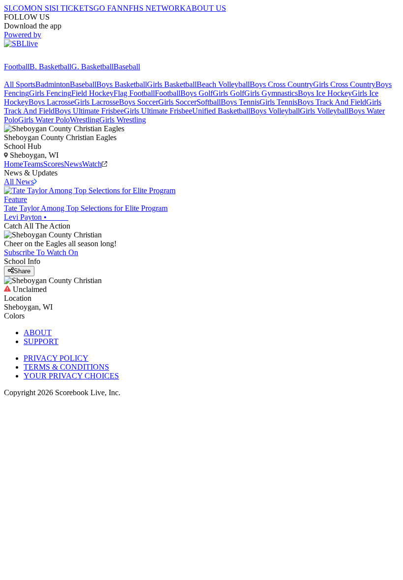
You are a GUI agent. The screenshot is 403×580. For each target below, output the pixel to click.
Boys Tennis (240, 102)
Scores (53, 164)
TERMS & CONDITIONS (66, 367)
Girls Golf (228, 93)
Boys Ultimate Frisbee (89, 111)
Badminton (52, 84)
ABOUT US (206, 8)
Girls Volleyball (324, 111)
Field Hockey (92, 93)
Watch (92, 164)
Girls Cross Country (344, 84)
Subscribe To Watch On (41, 252)
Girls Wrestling (122, 120)
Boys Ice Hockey (325, 93)
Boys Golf (196, 93)
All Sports (19, 84)
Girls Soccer (177, 102)
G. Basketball (92, 66)
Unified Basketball (221, 111)
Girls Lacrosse (96, 102)
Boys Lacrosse (51, 102)
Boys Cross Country (281, 84)
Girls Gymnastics (271, 93)
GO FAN (108, 8)
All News (19, 181)
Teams (33, 164)
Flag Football (134, 93)
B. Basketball (50, 66)
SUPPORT (41, 341)
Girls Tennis (278, 102)
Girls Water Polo (44, 120)
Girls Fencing (50, 93)
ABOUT (38, 332)
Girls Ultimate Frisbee (158, 111)
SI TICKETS (72, 8)
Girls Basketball (172, 84)
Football (16, 66)
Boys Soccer (138, 102)
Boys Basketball (121, 84)
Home (13, 164)
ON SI (41, 8)
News (73, 164)
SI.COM (17, 8)
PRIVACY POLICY (56, 358)
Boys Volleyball (275, 111)
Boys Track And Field (331, 102)
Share (22, 271)
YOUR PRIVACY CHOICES (71, 376)
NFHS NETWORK (154, 8)
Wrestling (84, 120)
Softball (209, 102)
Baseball (127, 66)
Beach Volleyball (223, 84)
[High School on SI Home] (42, 58)
